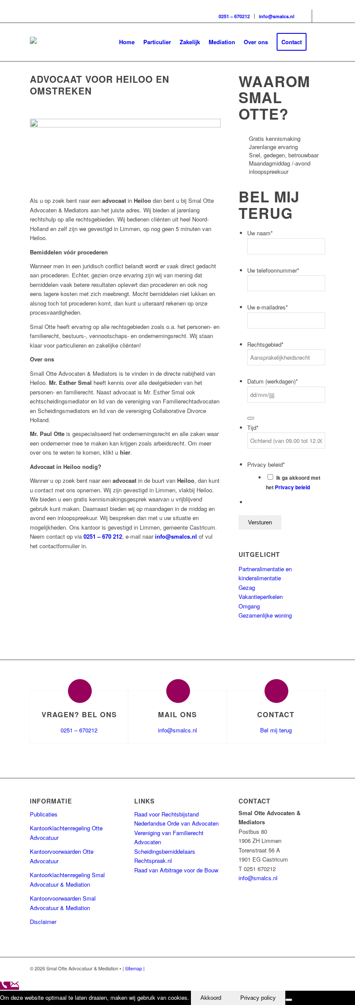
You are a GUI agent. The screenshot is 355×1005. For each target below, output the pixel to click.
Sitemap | (135, 968)
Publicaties (44, 814)
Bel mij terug (276, 730)
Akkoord (210, 998)
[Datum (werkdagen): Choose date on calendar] (250, 418)
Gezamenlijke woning (265, 615)
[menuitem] (127, 42)
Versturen (260, 522)
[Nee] (288, 999)
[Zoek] (318, 42)
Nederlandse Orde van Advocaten (176, 823)
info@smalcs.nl (276, 16)
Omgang (249, 606)
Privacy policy (258, 998)
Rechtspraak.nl (153, 860)
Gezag (247, 587)
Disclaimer (43, 921)
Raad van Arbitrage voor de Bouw (176, 870)
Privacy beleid (292, 487)
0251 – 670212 (234, 16)
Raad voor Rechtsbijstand (166, 814)
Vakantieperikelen (261, 596)
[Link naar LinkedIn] (318, 16)
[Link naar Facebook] (305, 16)
